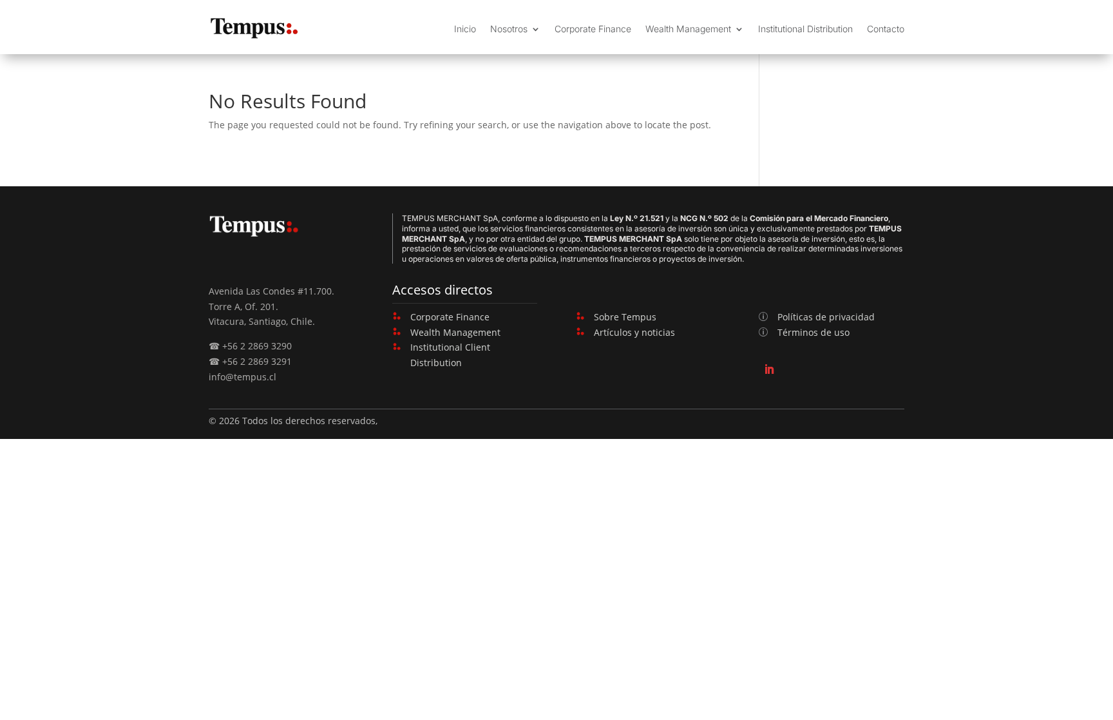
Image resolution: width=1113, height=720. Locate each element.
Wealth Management (688, 28)
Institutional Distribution (805, 28)
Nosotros (509, 28)
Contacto (885, 28)
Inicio (465, 28)
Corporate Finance (593, 28)
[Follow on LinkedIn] (769, 369)
